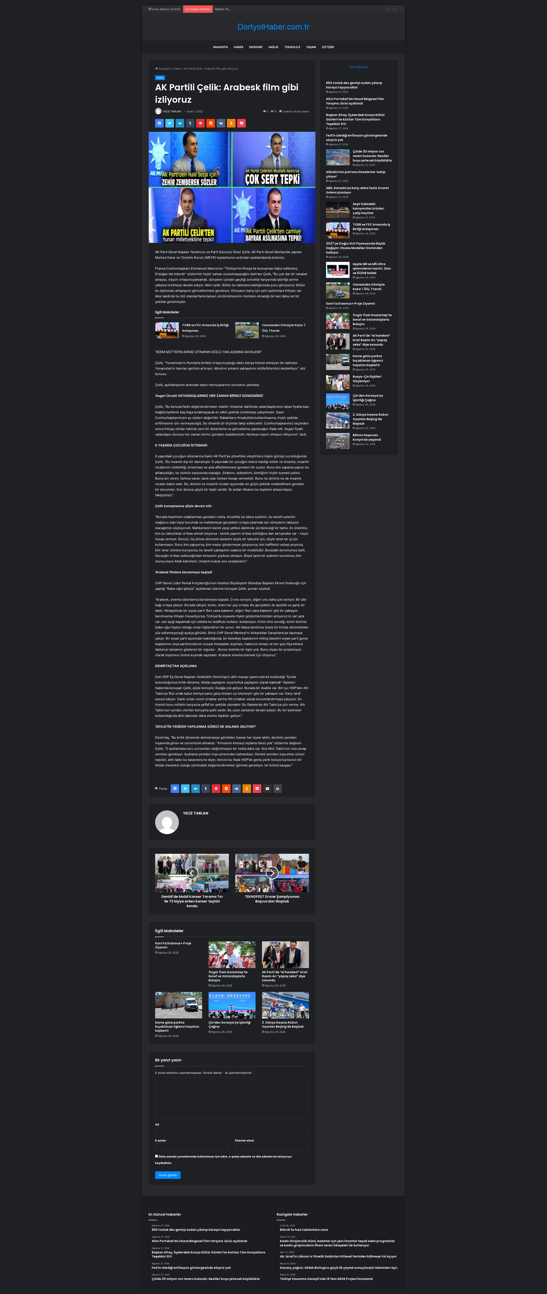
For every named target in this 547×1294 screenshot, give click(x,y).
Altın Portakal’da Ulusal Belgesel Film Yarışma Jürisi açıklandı (355, 101)
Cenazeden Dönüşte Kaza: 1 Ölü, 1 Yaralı (369, 286)
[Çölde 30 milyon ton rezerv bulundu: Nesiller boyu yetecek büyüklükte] (338, 157)
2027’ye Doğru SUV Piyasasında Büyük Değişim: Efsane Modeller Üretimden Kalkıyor (355, 248)
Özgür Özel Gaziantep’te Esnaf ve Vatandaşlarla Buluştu (228, 976)
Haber (238, 47)
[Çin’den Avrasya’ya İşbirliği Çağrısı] (232, 1005)
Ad (158, 1124)
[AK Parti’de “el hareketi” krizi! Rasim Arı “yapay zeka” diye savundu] (285, 954)
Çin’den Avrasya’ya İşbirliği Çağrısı (230, 1024)
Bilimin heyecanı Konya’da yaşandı (367, 437)
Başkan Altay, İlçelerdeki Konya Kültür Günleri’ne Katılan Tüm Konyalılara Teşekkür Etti (271, 9)
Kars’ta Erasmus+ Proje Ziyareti (173, 945)
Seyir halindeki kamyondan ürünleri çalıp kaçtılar (368, 208)
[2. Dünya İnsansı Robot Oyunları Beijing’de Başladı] (285, 1005)
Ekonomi (255, 47)
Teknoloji (292, 47)
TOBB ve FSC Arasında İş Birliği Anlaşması (371, 226)
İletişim (328, 47)
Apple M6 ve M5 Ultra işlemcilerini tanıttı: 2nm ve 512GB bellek (372, 268)
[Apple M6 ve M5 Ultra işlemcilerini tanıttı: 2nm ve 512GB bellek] (338, 270)
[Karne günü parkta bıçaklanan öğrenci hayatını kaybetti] (178, 1005)
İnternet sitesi (244, 1140)
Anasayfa (220, 47)
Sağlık (273, 47)
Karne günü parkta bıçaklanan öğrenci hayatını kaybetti (177, 1026)
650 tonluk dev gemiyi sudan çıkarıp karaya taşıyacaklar (354, 85)
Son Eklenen (359, 67)
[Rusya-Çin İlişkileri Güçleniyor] (338, 382)
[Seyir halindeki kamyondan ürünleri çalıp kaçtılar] (338, 210)
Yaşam (311, 47)
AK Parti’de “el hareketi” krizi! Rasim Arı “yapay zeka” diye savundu (284, 976)
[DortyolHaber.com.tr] (273, 27)
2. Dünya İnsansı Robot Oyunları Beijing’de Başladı (283, 1024)
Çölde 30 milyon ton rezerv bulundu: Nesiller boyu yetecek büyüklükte (372, 156)
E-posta (161, 1140)
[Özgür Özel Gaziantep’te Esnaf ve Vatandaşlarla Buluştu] (232, 954)
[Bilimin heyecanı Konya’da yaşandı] (338, 441)
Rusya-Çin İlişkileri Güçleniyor (367, 378)
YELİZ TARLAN (172, 111)
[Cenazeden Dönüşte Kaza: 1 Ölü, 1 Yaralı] (247, 330)
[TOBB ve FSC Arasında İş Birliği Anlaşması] (167, 330)
